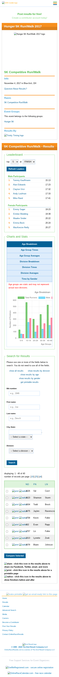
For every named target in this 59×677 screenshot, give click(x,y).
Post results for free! (29, 14)
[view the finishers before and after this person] (23, 491)
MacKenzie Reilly (21, 227)
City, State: (11, 427)
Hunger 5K (9, 122)
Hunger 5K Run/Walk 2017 (23, 26)
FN (34, 484)
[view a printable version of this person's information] (15, 491)
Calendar (5, 606)
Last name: (11, 413)
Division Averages (29, 273)
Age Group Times (29, 250)
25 (36, 477)
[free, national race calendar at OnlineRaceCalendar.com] (29, 673)
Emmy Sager (19, 209)
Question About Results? (15, 89)
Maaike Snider (19, 218)
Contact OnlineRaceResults (13, 634)
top (8, 162)
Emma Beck (19, 223)
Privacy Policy (7, 630)
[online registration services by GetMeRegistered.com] (29, 666)
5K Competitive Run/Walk (16, 102)
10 (32, 477)
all (40, 477)
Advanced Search (9, 610)
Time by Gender (29, 279)
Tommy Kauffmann (21, 180)
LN (46, 484)
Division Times (29, 267)
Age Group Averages (30, 256)
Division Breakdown (29, 262)
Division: (10, 446)
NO (27, 484)
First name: (11, 402)
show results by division (39, 371)
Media (4, 614)
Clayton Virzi (19, 189)
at (21, 162)
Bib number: (12, 388)
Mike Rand (18, 198)
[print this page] (14, 594)
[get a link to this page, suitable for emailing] (40, 594)
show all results (16, 371)
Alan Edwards (19, 185)
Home (4, 598)
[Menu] (55, 3)
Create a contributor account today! (29, 18)
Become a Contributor (10, 622)
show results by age (29, 375)
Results (5, 602)
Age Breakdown (29, 244)
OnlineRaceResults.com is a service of (29, 650)
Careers (5, 618)
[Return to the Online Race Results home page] (9, 3)
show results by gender (29, 378)
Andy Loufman (19, 194)
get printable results (30, 382)
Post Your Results (9, 626)
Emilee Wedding (20, 214)
